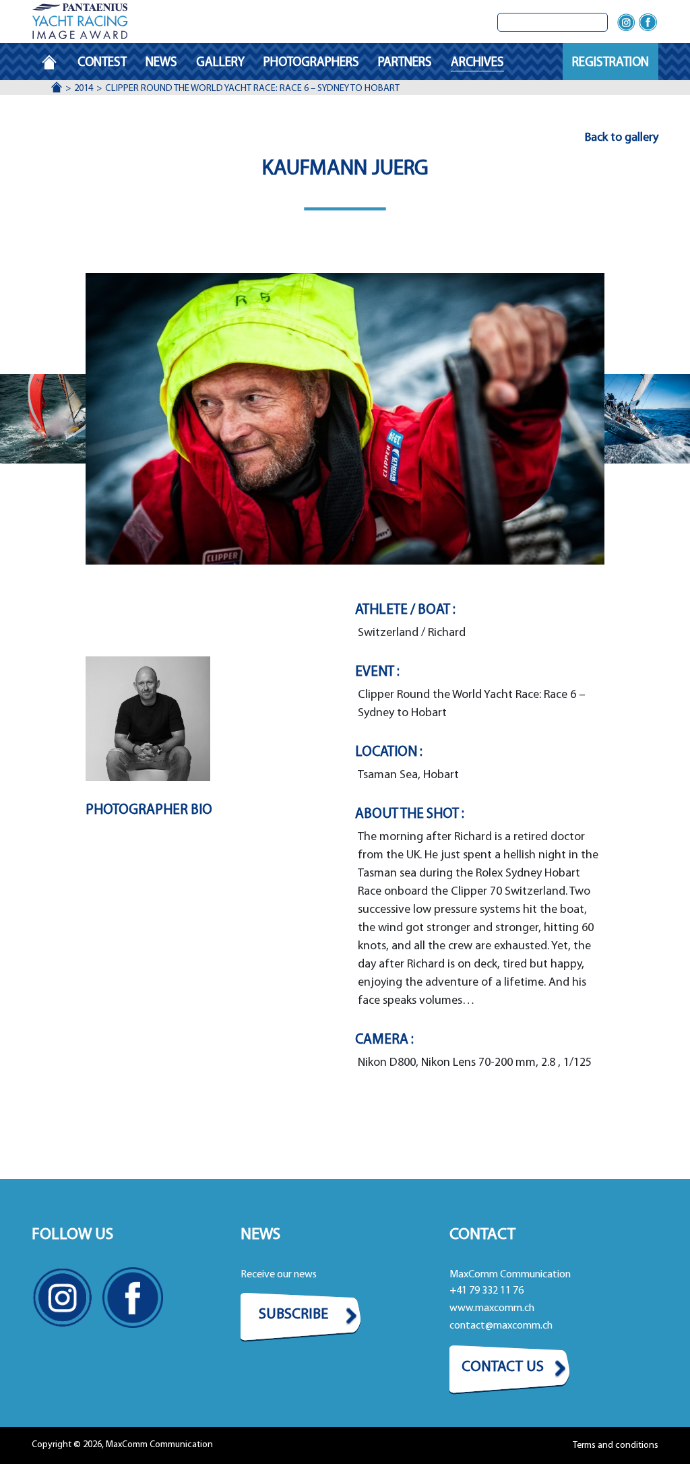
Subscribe (293, 1315)
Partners (405, 63)
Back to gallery (621, 138)
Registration (610, 63)
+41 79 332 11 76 (486, 1290)
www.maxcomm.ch (491, 1308)
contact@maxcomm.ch (501, 1325)
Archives (477, 63)
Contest (102, 63)
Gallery (220, 63)
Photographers (311, 63)
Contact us (503, 1367)
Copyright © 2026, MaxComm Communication (122, 1445)
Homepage (54, 63)
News (161, 63)
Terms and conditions (615, 1445)
